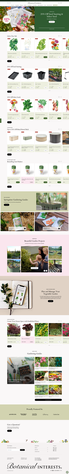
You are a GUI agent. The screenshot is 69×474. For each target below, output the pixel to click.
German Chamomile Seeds (26, 53)
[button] (8, 82)
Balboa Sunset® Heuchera (26, 338)
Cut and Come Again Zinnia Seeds (13, 114)
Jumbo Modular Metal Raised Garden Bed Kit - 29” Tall (27, 147)
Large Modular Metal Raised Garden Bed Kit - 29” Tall (13, 147)
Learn (45, 5)
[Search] (8, 3)
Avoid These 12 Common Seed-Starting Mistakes (40, 382)
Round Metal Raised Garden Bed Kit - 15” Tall (41, 147)
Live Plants (34, 5)
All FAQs (9, 430)
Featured (12, 5)
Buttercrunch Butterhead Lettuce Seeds (41, 53)
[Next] (61, 36)
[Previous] (59, 36)
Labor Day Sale (49, 5)
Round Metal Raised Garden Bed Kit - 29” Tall (55, 147)
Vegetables (17, 5)
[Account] (59, 3)
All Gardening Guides (48, 399)
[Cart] (61, 3)
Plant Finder (55, 5)
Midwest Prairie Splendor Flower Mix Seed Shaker (41, 179)
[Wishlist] (10, 3)
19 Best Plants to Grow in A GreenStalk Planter (53, 368)
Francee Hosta (51, 338)
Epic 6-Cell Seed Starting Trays (54, 84)
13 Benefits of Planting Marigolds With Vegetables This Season (41, 396)
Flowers (21, 5)
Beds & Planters (40, 5)
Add (31, 118)
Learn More (6, 204)
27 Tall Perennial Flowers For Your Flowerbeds (41, 368)
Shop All (9, 91)
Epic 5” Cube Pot (38, 84)
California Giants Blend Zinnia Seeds (55, 53)
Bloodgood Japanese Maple (12, 338)
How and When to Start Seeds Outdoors (54, 396)
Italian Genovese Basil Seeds (12, 53)
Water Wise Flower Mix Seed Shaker (55, 179)
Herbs (25, 5)
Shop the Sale (52, 21)
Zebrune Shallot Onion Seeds (53, 114)
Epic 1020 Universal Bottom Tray (13, 84)
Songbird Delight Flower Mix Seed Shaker (13, 179)
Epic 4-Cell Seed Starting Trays (26, 84)
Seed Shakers (29, 5)
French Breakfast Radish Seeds (40, 114)
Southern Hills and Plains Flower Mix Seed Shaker (27, 179)
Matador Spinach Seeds (25, 114)
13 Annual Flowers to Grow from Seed (55, 381)
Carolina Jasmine (38, 338)
